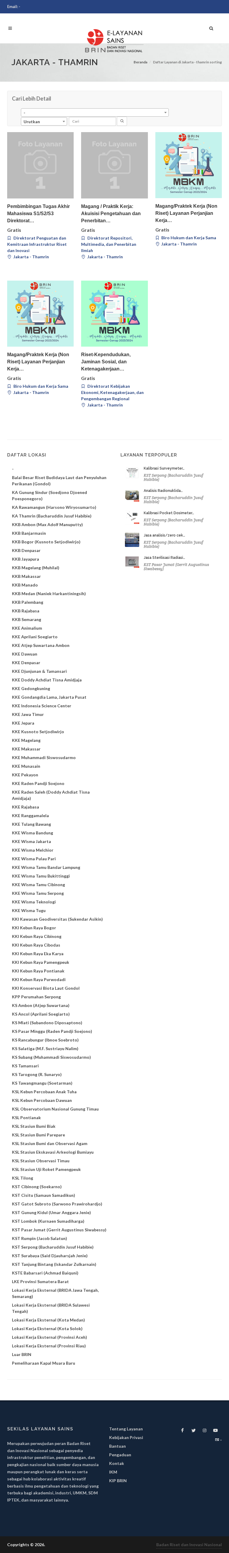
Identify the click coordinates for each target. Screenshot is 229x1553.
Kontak (116, 1463)
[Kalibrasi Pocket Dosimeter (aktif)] (132, 517)
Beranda (140, 62)
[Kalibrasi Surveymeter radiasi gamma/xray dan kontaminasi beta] (132, 473)
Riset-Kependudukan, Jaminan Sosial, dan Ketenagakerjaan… (106, 361)
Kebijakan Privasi (126, 1437)
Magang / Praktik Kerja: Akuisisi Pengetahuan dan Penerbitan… (111, 213)
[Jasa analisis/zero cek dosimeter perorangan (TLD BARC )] (132, 540)
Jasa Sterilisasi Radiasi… (164, 558)
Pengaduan (120, 1454)
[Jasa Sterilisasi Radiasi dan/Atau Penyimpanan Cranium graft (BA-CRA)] (132, 562)
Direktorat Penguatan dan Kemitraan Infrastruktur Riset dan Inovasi (37, 244)
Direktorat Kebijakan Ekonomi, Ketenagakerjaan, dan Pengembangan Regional (112, 392)
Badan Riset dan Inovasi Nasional (189, 1544)
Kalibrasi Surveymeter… (164, 468)
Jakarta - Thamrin (31, 256)
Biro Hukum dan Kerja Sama (188, 237)
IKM (113, 1471)
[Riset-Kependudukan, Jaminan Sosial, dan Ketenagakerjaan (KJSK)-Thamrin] (114, 314)
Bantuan (117, 1446)
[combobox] (95, 112)
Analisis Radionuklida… (163, 491)
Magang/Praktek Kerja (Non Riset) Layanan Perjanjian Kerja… (186, 213)
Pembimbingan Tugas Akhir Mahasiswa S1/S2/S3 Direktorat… (38, 213)
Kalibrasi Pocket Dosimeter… (169, 513)
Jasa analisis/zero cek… (164, 535)
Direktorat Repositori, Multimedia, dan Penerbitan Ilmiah (108, 244)
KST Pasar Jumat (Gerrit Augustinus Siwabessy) (176, 566)
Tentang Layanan (126, 1428)
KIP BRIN (118, 1480)
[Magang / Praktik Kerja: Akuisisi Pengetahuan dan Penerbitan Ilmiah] (114, 165)
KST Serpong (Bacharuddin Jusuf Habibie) (173, 477)
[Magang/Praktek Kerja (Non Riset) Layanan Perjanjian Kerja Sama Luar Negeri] (188, 165)
